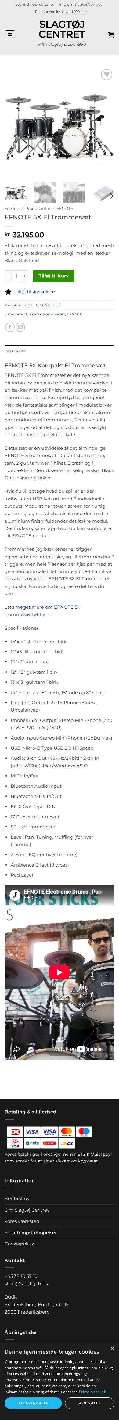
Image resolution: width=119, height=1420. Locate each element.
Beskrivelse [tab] (15, 351)
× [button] (112, 1348)
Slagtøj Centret (62, 29)
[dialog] (59, 1381)
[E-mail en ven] (20, 327)
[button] (35, 4)
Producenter (37, 208)
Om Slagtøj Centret (27, 1210)
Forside (12, 208)
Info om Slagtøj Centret (80, 4)
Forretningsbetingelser (31, 1232)
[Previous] (14, 122)
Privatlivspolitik (92, 1391)
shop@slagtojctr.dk (26, 1283)
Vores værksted (22, 1221)
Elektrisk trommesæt (45, 314)
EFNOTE (64, 208)
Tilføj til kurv (54, 276)
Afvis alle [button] (89, 1403)
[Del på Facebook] (10, 327)
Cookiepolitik (19, 1244)
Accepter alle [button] (33, 1403)
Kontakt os (17, 1198)
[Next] (104, 122)
